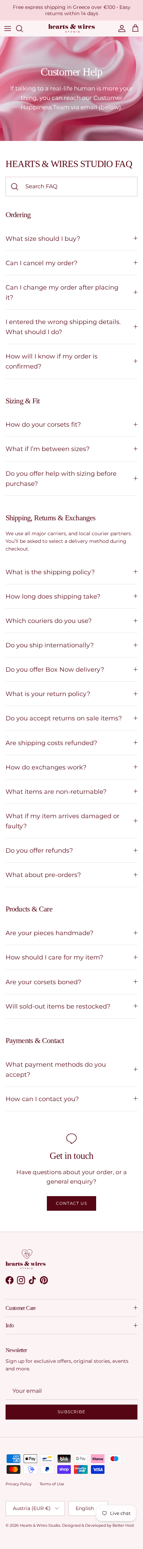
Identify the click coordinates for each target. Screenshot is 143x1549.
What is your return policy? (48, 694)
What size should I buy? (43, 239)
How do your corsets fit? (43, 424)
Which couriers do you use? (49, 621)
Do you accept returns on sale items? (64, 718)
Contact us (71, 1203)
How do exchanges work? (46, 767)
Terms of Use (52, 1483)
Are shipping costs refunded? (51, 743)
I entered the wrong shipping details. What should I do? (63, 327)
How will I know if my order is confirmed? (52, 361)
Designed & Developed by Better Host (98, 1525)
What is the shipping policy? (50, 572)
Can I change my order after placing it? (62, 292)
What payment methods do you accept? (56, 1069)
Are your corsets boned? (43, 982)
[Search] (23, 28)
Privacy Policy (19, 1483)
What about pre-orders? (43, 875)
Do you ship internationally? (50, 645)
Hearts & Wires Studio (40, 1525)
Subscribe (72, 1411)
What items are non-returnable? (56, 792)
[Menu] (7, 28)
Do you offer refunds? (39, 850)
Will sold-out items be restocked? (58, 1006)
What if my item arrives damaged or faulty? (62, 821)
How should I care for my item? (54, 957)
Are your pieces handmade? (49, 933)
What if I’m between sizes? (48, 449)
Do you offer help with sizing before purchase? (61, 478)
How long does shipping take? (53, 596)
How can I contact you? (42, 1099)
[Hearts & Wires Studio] (71, 28)
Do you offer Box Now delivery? (55, 669)
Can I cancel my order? (41, 263)
